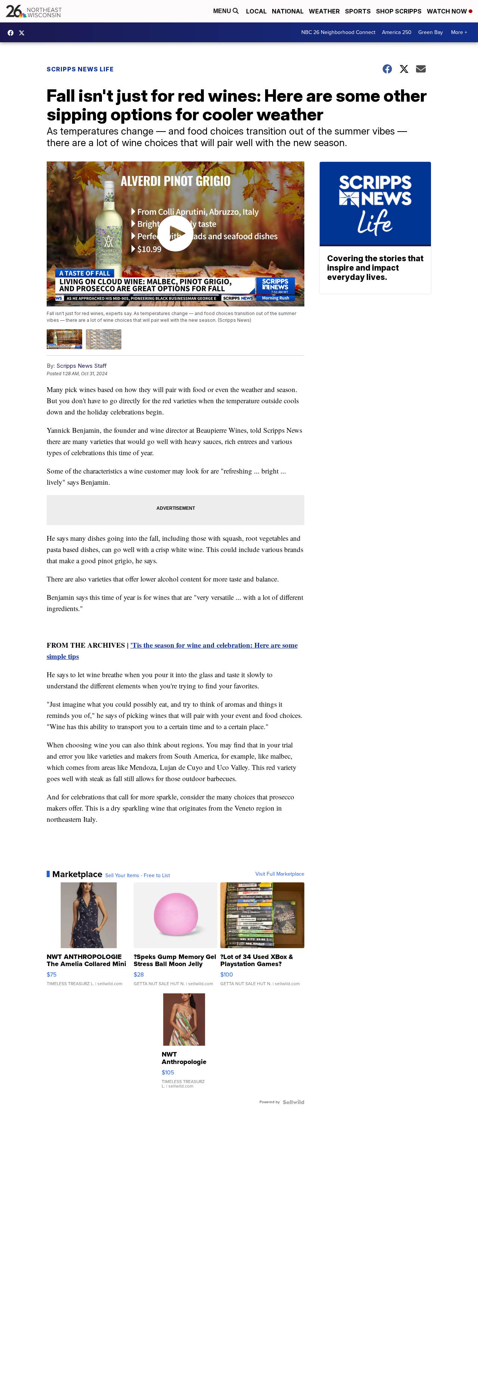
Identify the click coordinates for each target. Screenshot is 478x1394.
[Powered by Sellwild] (293, 1102)
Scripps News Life (80, 69)
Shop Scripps (399, 11)
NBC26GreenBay (12, 33)
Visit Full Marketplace (279, 874)
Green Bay (430, 32)
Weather (324, 11)
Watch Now (448, 11)
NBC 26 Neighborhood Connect (338, 32)
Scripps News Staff (81, 365)
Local (256, 11)
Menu (223, 11)
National (288, 11)
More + (459, 32)
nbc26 (23, 33)
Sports (358, 11)
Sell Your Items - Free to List (137, 875)
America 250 (397, 32)
